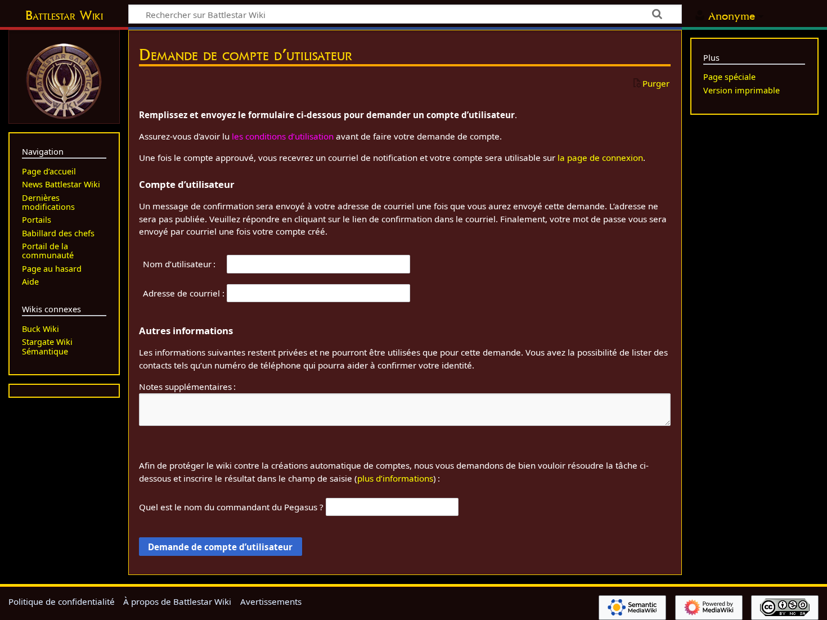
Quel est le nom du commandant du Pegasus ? (231, 507)
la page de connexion (600, 157)
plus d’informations (395, 478)
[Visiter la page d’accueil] (64, 80)
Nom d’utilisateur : (179, 263)
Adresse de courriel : (183, 293)
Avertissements (271, 601)
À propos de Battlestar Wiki (177, 601)
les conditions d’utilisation (283, 136)
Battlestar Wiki (64, 15)
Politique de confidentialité (61, 601)
